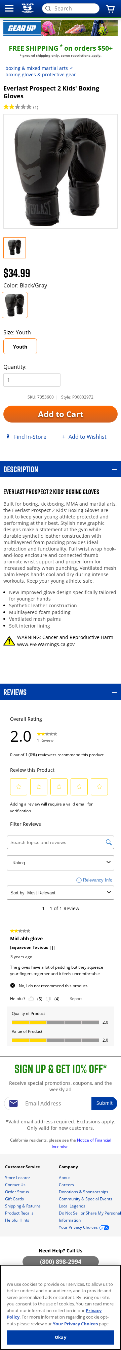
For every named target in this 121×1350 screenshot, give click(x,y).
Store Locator (18, 1177)
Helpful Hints (17, 1220)
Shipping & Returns (23, 1206)
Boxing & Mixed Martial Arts (36, 68)
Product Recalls (20, 1213)
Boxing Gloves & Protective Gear (40, 74)
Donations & (83, 1192)
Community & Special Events (86, 1199)
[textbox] (60, 1103)
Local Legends (72, 1206)
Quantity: (15, 367)
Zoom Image (26, 123)
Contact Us (16, 1185)
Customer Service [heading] (23, 1167)
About (65, 1177)
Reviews (15, 692)
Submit (104, 1103)
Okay (60, 1337)
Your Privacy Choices (75, 1324)
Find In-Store (30, 436)
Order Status (17, 1192)
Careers (67, 1185)
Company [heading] (69, 1167)
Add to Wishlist (88, 436)
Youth (20, 346)
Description (20, 469)
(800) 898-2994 (60, 1261)
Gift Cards (15, 1199)
